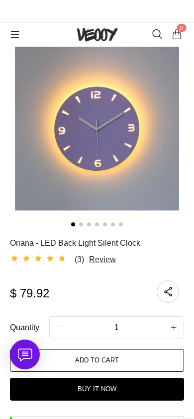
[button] (60, 327)
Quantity (24, 327)
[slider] (40, 259)
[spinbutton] (116, 327)
